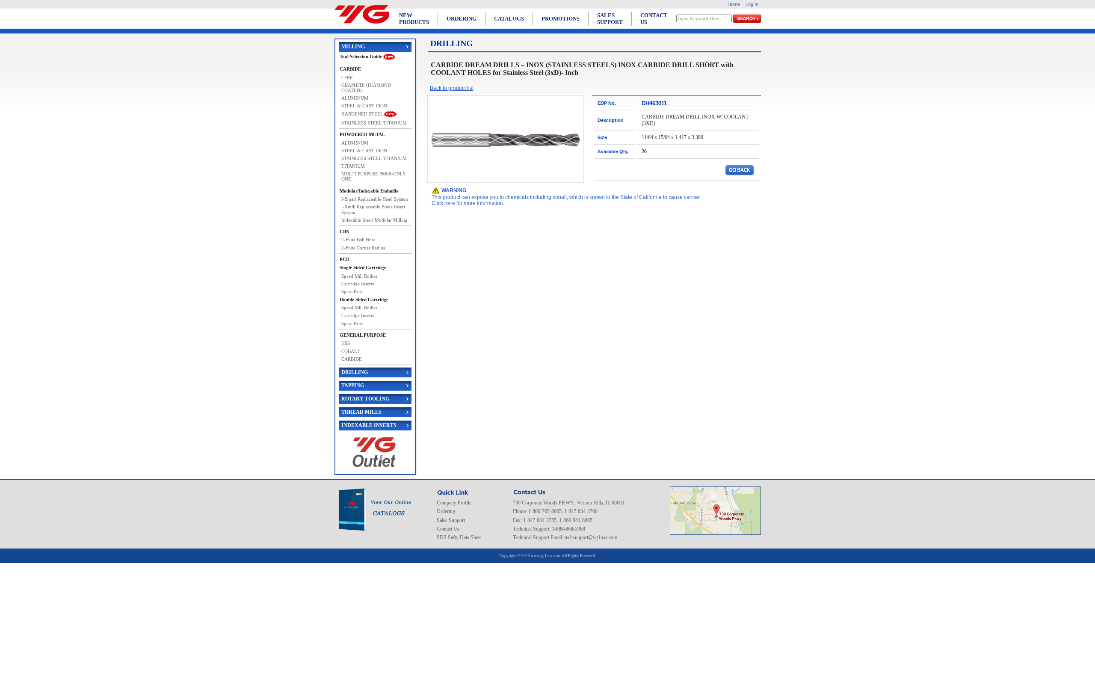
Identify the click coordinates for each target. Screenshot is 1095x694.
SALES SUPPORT (610, 18)
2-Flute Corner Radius (363, 247)
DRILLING (354, 372)
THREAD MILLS (361, 412)
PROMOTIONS (561, 18)
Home (734, 4)
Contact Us (448, 529)
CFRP (346, 77)
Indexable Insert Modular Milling (374, 219)
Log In (752, 4)
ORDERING (461, 18)
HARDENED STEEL (362, 113)
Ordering (446, 511)
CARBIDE (351, 359)
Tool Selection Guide (361, 56)
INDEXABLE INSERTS (369, 425)
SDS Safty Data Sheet (459, 537)
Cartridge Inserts (357, 283)
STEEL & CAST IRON (364, 105)
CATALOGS (509, 18)
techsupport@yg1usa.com (591, 537)
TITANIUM (353, 166)
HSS (345, 343)
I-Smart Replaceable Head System (374, 199)
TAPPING (352, 386)
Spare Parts (352, 291)
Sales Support (451, 520)
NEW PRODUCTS (414, 18)
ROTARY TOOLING (365, 399)
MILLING (353, 47)
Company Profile (454, 503)
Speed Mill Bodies (359, 276)
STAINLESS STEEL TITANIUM (374, 122)
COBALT (350, 351)
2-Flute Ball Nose (358, 239)
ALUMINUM (354, 98)
